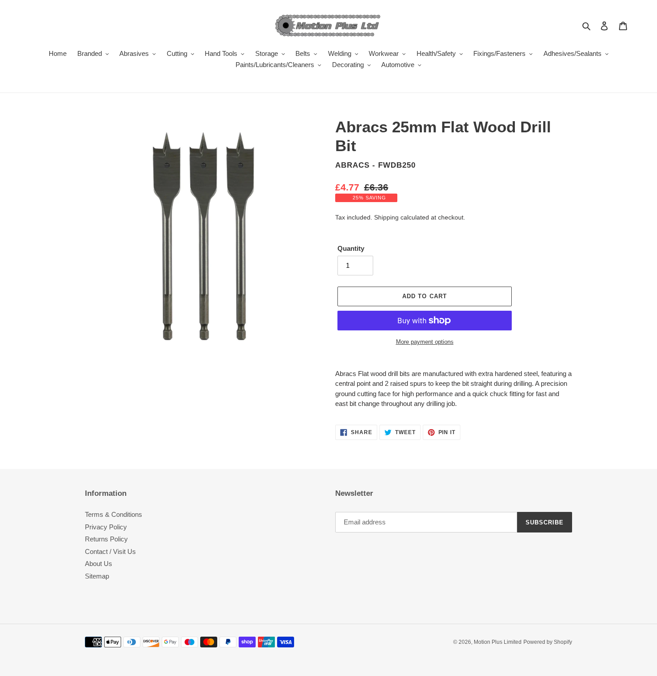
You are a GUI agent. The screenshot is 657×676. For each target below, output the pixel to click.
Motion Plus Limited (498, 642)
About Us (98, 563)
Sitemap (97, 576)
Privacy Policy (106, 527)
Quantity (350, 248)
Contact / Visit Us (110, 551)
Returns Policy (106, 539)
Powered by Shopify (547, 642)
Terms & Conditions (113, 514)
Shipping (386, 217)
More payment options (425, 341)
